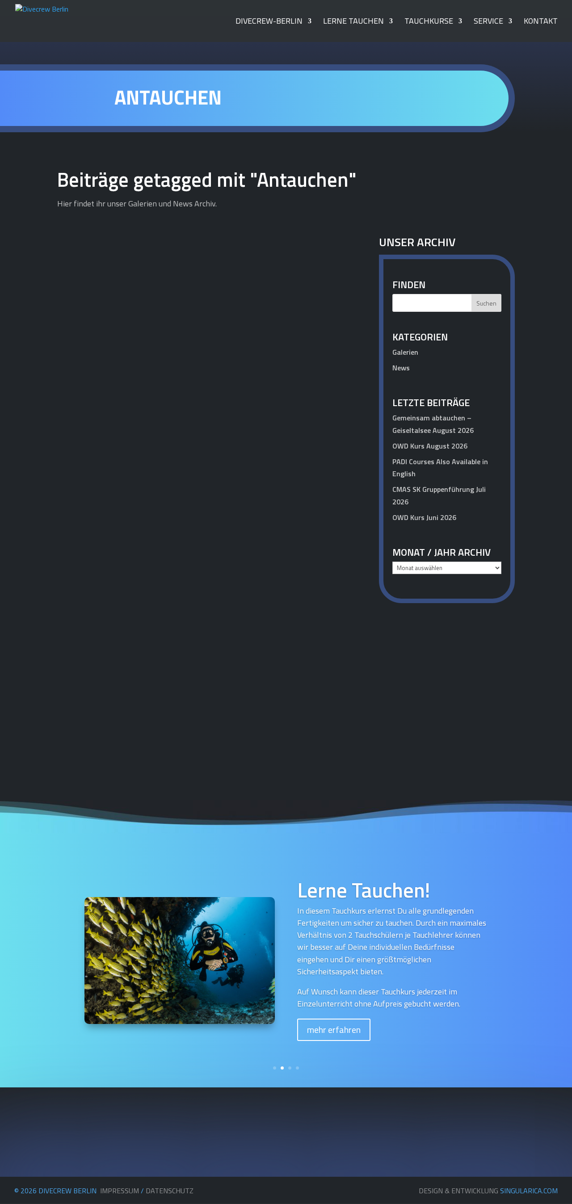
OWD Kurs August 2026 (429, 445)
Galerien (332, 457)
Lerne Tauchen (353, 22)
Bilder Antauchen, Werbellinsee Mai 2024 (153, 705)
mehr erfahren (334, 1029)
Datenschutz (169, 1190)
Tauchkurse (428, 22)
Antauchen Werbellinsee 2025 (129, 442)
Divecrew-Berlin (269, 22)
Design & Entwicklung (488, 1190)
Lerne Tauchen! (363, 890)
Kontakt (541, 22)
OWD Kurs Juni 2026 (424, 517)
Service (488, 22)
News (401, 367)
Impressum (119, 1190)
